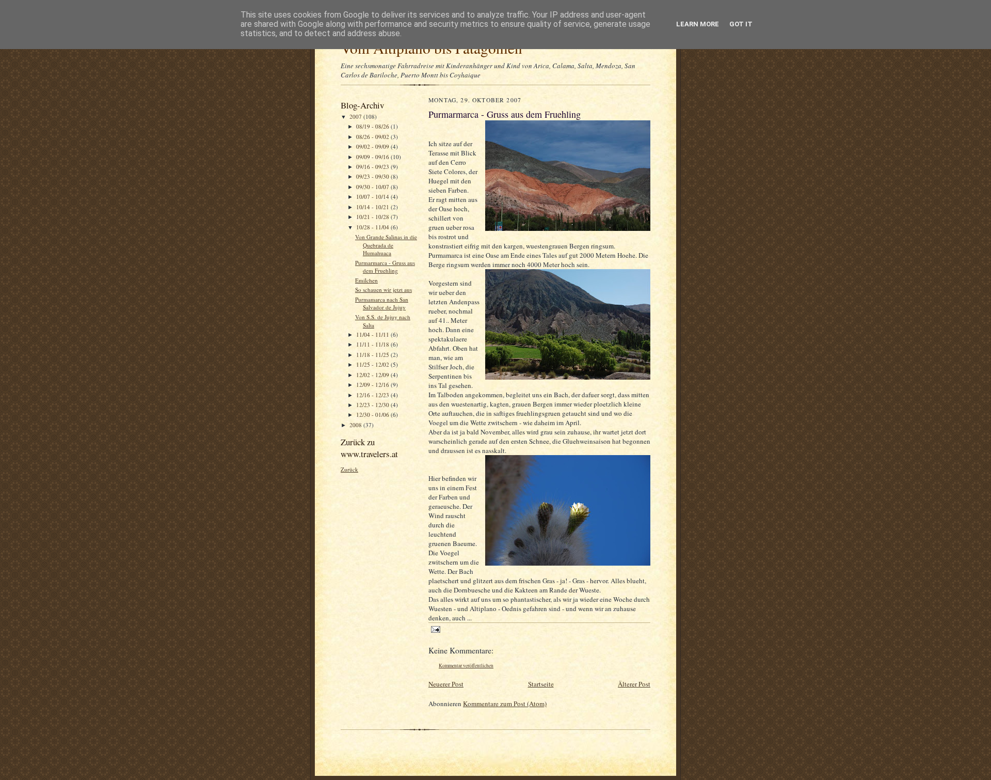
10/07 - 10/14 (373, 196)
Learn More (697, 24)
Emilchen (366, 280)
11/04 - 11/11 (373, 334)
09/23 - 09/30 (373, 176)
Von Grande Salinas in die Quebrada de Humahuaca (386, 245)
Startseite (541, 684)
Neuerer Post (445, 684)
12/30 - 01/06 (373, 414)
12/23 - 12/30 (373, 405)
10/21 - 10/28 (373, 217)
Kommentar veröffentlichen (466, 665)
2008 (356, 425)
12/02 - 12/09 (373, 375)
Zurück (349, 469)
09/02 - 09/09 (373, 146)
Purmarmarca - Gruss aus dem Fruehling (385, 267)
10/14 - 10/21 (373, 207)
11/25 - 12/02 (373, 364)
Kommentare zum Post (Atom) (505, 703)
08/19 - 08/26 (373, 126)
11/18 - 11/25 (373, 354)
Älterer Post (634, 684)
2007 (356, 116)
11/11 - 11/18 (373, 344)
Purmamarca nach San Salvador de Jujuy (381, 303)
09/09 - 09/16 (373, 157)
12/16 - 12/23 (373, 395)
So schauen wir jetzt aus (383, 289)
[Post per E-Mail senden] (435, 629)
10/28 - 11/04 (373, 227)
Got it (741, 24)
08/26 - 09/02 (373, 137)
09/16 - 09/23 (373, 166)
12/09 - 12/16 (373, 384)
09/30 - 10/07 (373, 187)
